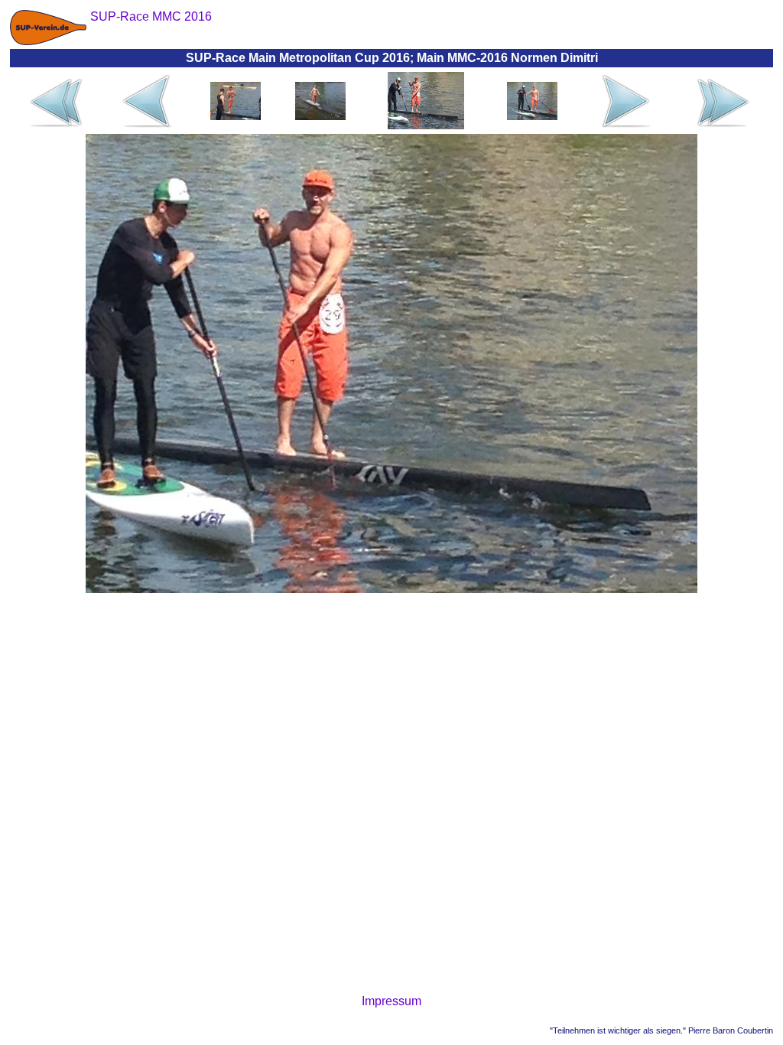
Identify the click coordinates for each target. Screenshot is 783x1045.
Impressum (391, 1001)
